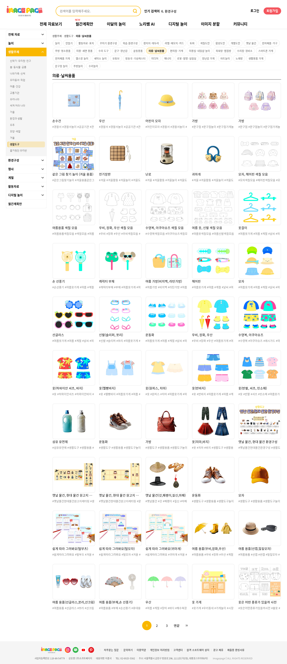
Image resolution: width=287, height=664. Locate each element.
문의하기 (128, 650)
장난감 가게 (208, 58)
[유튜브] (83, 650)
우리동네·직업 (17, 80)
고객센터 (178, 650)
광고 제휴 (218, 650)
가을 (12, 112)
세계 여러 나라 (17, 105)
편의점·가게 (176, 51)
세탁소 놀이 (100, 58)
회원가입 (272, 11)
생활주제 (57, 36)
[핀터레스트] (91, 650)
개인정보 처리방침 (159, 650)
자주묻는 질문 (111, 650)
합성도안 (220, 43)
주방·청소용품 (62, 51)
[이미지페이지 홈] (51, 650)
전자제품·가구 (269, 43)
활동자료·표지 (86, 43)
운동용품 (138, 51)
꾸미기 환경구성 (108, 43)
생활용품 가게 (256, 58)
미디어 (154, 58)
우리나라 (14, 99)
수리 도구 (103, 51)
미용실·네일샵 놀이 (199, 51)
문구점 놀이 (61, 66)
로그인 (254, 11)
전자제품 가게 (62, 58)
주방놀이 (78, 66)
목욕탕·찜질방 (223, 51)
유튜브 (115, 58)
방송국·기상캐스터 (135, 58)
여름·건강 (15, 86)
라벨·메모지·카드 (174, 43)
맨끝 (177, 625)
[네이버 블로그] (75, 650)
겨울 (12, 138)
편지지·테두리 (151, 43)
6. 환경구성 (168, 11)
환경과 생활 (16, 118)
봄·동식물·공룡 (18, 67)
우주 (12, 125)
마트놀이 (225, 58)
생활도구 (14, 144)
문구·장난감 (120, 51)
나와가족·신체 (17, 73)
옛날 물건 (251, 43)
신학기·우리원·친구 (20, 61)
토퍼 (192, 43)
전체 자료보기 (51, 24)
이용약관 (141, 650)
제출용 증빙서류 (235, 650)
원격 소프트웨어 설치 (198, 650)
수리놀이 (93, 66)
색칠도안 (205, 43)
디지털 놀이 (177, 24)
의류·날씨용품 (156, 51)
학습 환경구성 (130, 43)
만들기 (69, 43)
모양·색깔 (15, 131)
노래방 (239, 58)
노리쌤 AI (147, 24)
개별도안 (235, 43)
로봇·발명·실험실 (186, 58)
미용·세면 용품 (84, 51)
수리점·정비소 (244, 51)
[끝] (186, 625)
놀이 (57, 43)
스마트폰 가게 (265, 51)
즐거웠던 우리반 (18, 150)
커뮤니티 (240, 24)
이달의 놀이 (116, 24)
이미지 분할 (210, 24)
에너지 (167, 58)
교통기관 (14, 93)
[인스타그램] (68, 650)
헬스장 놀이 (82, 58)
